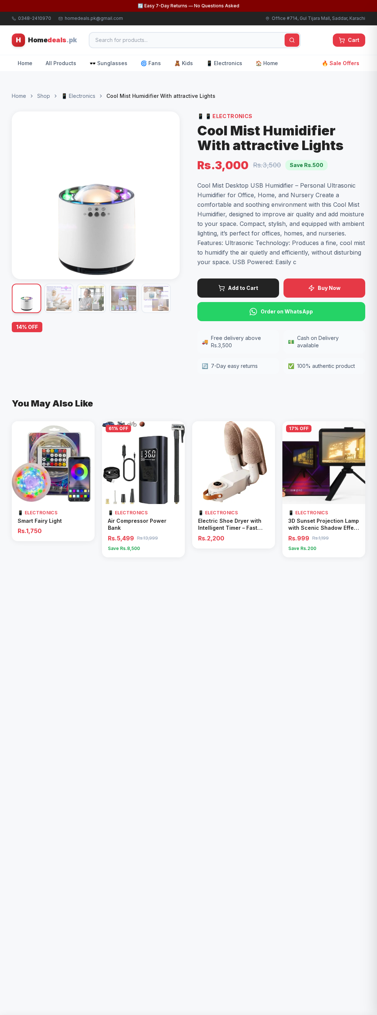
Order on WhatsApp (287, 311)
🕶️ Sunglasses (108, 63)
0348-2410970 (34, 18)
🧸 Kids (183, 63)
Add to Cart (243, 288)
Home (25, 63)
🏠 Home (267, 63)
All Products (61, 63)
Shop (43, 96)
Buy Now (329, 288)
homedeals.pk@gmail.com (94, 18)
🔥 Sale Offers (340, 63)
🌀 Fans (151, 63)
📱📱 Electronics (224, 116)
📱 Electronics (224, 63)
